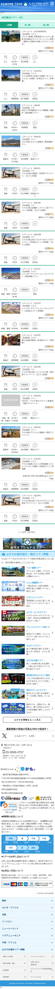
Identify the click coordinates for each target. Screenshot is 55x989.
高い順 (46, 25)
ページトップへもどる (45, 893)
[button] (52, 4)
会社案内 (6, 970)
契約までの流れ (8, 956)
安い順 (27, 25)
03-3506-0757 (14, 752)
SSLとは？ (9, 812)
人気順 (9, 25)
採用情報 (6, 977)
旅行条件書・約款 (9, 963)
